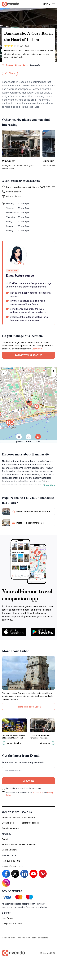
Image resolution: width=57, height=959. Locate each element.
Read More (49, 485)
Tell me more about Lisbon (28, 707)
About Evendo (28, 817)
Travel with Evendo (11, 817)
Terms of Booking (40, 937)
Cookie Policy (37, 793)
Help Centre (7, 918)
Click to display (13, 191)
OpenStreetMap (8, 368)
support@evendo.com (12, 866)
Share (12, 73)
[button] (28, 402)
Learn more (37, 348)
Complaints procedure (12, 923)
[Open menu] (53, 4)
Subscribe (28, 781)
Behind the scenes (30, 823)
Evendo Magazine (10, 828)
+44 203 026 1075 (11, 861)
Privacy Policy (23, 937)
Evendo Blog (8, 823)
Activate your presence (28, 355)
